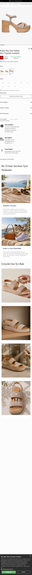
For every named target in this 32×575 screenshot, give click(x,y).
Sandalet (10, 4)
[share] (31, 48)
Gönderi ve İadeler (4, 107)
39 (26, 82)
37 (14, 82)
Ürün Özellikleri (4, 102)
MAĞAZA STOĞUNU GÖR (16, 96)
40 (2, 86)
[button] (16, 569)
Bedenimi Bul (3, 92)
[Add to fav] (29, 48)
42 (14, 86)
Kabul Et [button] (8, 572)
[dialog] (16, 564)
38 (20, 82)
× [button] (30, 555)
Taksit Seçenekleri (4, 113)
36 (8, 82)
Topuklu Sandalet (15, 4)
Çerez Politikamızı (18, 561)
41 (8, 86)
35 (2, 82)
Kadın (6, 4)
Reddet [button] (23, 572)
